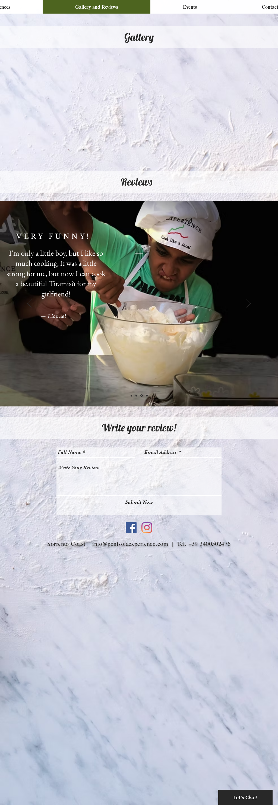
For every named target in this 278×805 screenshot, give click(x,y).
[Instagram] (146, 527)
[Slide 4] (147, 395)
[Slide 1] (131, 395)
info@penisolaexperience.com (130, 543)
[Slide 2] (141, 395)
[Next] (249, 303)
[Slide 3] (136, 395)
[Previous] (29, 303)
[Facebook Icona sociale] (131, 527)
